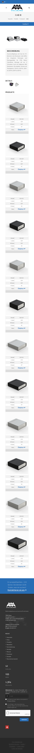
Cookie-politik (20, 746)
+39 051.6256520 (12, 626)
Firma (8, 639)
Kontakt (9, 656)
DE (4, 1)
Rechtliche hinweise (14, 744)
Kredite (23, 744)
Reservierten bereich (12, 659)
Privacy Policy (11, 701)
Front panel (22, 18)
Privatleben (12, 746)
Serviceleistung (11, 647)
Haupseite (10, 18)
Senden (24, 719)
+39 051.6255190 (14, 624)
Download (9, 654)
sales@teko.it (12, 628)
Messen (9, 651)
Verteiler (9, 649)
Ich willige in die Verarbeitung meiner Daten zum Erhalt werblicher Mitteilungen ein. (17, 706)
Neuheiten (9, 644)
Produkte (16, 18)
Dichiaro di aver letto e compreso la (17, 700)
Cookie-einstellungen (17, 748)
